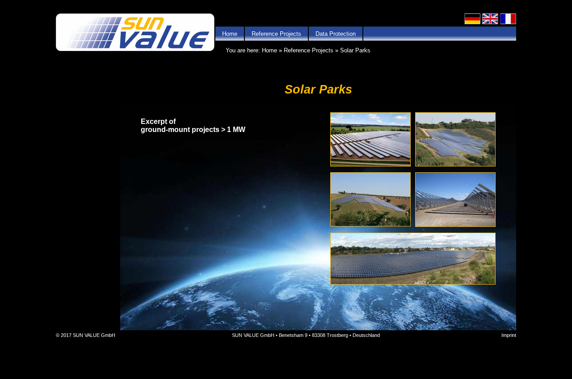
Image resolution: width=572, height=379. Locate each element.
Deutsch (472, 18)
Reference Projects (276, 33)
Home (229, 33)
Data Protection (335, 33)
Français (508, 18)
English (490, 18)
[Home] (135, 32)
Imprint (508, 335)
